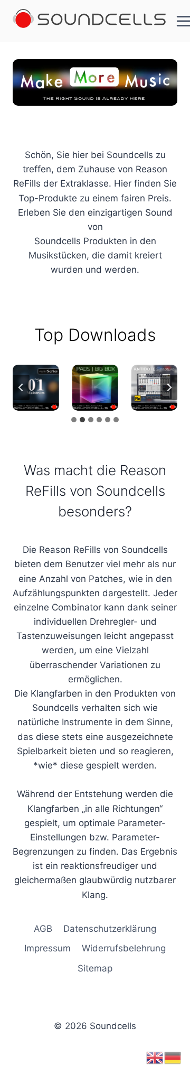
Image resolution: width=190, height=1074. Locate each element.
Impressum (47, 948)
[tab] (74, 419)
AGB (43, 928)
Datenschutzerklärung (109, 928)
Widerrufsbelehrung (124, 948)
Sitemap (95, 968)
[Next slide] (168, 387)
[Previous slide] (21, 387)
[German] (173, 1057)
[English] (155, 1057)
